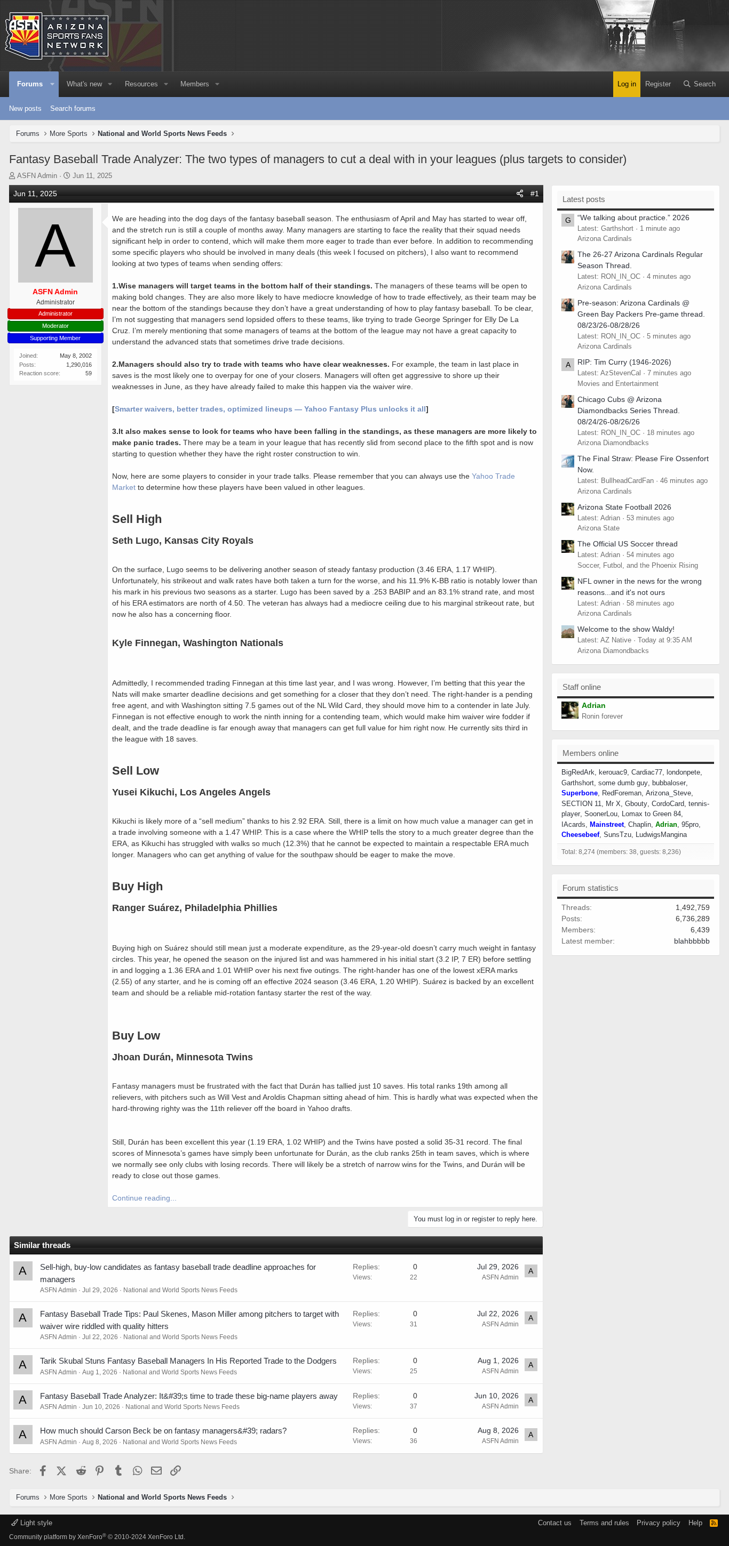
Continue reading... (144, 1198)
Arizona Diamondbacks (613, 443)
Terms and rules (604, 1523)
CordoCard (668, 804)
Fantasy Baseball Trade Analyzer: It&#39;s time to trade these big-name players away (189, 1395)
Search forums (73, 108)
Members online (590, 753)
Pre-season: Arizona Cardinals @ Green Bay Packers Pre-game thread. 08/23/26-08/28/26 (641, 314)
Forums (30, 84)
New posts (25, 108)
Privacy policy (658, 1523)
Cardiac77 (646, 772)
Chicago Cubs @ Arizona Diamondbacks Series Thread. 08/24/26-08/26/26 (628, 410)
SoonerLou (600, 814)
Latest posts (583, 199)
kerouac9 (613, 772)
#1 (534, 193)
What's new (84, 84)
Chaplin (639, 824)
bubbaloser (669, 783)
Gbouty (636, 804)
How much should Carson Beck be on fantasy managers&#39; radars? (163, 1430)
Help (695, 1523)
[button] (52, 84)
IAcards (573, 824)
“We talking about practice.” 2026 (633, 217)
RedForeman (621, 793)
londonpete (683, 772)
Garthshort (577, 783)
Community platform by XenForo (97, 1537)
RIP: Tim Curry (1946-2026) (624, 362)
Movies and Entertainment (618, 384)
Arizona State (598, 528)
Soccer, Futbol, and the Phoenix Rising (637, 565)
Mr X (613, 804)
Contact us (555, 1523)
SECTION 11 (581, 804)
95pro (690, 824)
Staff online (581, 686)
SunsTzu (617, 835)
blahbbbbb (692, 941)
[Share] (520, 194)
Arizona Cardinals (604, 239)
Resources (141, 84)
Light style (35, 1523)
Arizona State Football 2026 (624, 507)
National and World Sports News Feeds (180, 1290)
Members (194, 84)
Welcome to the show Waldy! (626, 629)
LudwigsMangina (661, 835)
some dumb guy (623, 783)
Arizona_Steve (668, 793)
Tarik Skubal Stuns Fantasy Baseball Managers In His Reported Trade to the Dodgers (188, 1360)
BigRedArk (578, 772)
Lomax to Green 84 (651, 814)
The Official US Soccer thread (627, 544)
